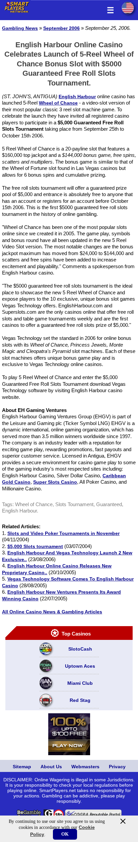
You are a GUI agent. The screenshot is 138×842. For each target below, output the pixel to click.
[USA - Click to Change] (128, 8)
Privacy (117, 766)
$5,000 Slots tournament (35, 546)
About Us (51, 766)
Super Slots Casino (55, 482)
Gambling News (20, 28)
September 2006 (61, 28)
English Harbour (77, 96)
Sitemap (22, 766)
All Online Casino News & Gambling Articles (52, 611)
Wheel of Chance (58, 103)
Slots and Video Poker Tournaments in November (63, 533)
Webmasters (85, 766)
